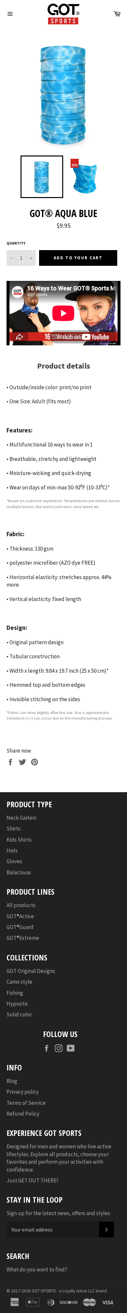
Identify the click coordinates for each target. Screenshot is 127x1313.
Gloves (14, 861)
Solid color (19, 1014)
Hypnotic (17, 1003)
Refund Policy (23, 1113)
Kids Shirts (19, 839)
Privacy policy (23, 1091)
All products (21, 905)
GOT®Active (20, 916)
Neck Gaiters (21, 817)
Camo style (19, 981)
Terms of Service (26, 1102)
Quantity (16, 243)
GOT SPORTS (44, 1291)
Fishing (15, 992)
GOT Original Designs (31, 971)
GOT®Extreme (23, 937)
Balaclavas (19, 872)
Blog (12, 1081)
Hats (12, 850)
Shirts (14, 828)
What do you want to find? (37, 1269)
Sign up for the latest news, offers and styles (58, 1213)
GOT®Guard (20, 927)
